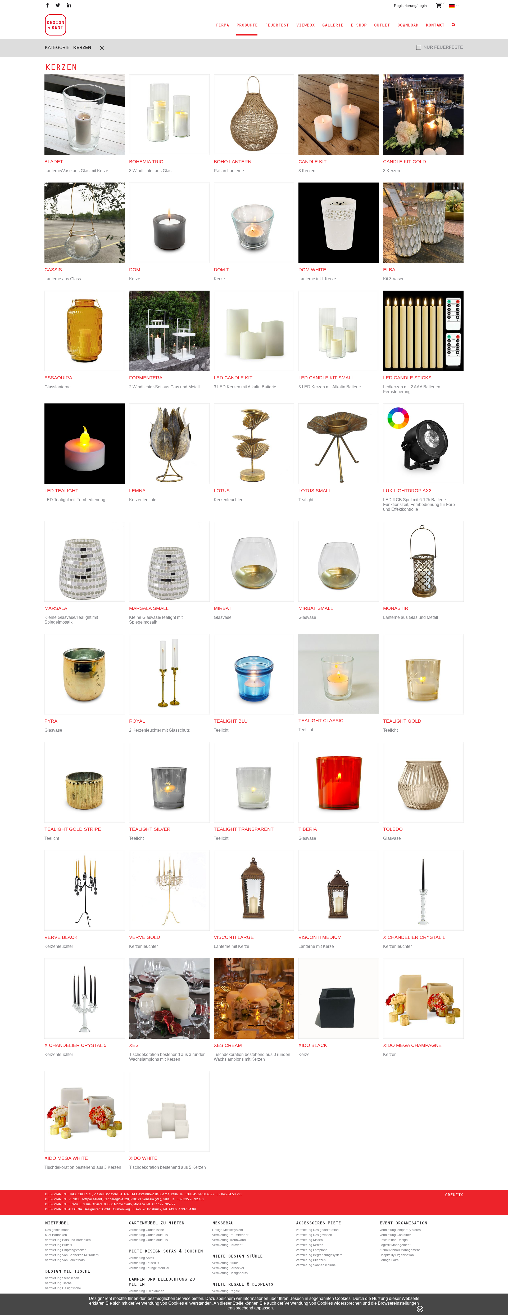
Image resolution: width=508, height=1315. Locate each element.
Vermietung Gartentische (146, 1230)
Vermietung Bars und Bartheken (68, 1240)
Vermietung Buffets (58, 1245)
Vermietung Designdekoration (317, 1230)
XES (134, 1045)
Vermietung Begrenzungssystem (319, 1255)
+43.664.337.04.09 (182, 1209)
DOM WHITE (312, 269)
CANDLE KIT (312, 161)
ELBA (389, 269)
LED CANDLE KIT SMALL (326, 377)
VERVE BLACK (61, 937)
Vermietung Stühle (225, 1263)
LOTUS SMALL (314, 490)
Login (422, 5)
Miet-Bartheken (56, 1235)
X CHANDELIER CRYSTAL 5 (75, 1045)
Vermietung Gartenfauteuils (148, 1235)
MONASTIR (395, 608)
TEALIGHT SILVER (149, 829)
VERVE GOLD (144, 937)
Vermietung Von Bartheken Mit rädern (72, 1255)
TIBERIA (307, 829)
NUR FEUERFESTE (443, 47)
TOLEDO (393, 829)
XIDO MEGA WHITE (66, 1158)
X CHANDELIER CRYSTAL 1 (414, 937)
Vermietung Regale (226, 1291)
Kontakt (435, 25)
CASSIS (53, 269)
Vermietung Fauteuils (144, 1263)
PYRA (50, 721)
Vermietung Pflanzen (311, 1260)
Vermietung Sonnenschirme (316, 1265)
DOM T (221, 269)
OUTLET (382, 25)
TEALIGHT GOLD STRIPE (72, 829)
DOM (134, 269)
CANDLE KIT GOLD (404, 161)
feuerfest (277, 25)
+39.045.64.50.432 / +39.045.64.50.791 (213, 1194)
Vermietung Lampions (311, 1250)
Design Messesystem (227, 1230)
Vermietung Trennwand (229, 1240)
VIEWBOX (305, 25)
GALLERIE (332, 25)
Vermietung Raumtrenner (230, 1235)
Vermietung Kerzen (309, 1245)
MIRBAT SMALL (315, 608)
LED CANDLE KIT (233, 377)
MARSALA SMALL (149, 608)
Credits (454, 1194)
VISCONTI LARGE (234, 937)
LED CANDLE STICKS (407, 377)
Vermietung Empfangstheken (66, 1250)
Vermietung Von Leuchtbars (65, 1260)
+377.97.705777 (163, 1204)
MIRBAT (223, 608)
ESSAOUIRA (58, 377)
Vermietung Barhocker (228, 1268)
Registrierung (405, 5)
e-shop (358, 25)
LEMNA (137, 490)
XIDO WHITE (143, 1158)
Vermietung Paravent (227, 1245)
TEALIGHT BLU (231, 721)
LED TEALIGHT (61, 490)
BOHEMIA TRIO (146, 161)
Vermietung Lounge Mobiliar (149, 1268)
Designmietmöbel (57, 1230)
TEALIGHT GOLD (402, 721)
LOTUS (222, 490)
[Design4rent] (55, 24)
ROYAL (137, 721)
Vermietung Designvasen (314, 1235)
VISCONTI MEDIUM (320, 937)
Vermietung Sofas (141, 1258)
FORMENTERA (145, 377)
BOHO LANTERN (232, 161)
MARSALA (55, 608)
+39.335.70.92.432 (190, 1199)
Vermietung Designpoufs (230, 1273)
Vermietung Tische (58, 1283)
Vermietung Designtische (63, 1288)
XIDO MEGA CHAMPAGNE (412, 1045)
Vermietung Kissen (309, 1240)
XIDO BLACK (312, 1045)
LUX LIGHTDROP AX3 (407, 490)
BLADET (53, 161)
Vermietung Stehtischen (62, 1278)
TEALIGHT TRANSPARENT (244, 829)
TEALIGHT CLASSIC (320, 720)
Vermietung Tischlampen (146, 1291)
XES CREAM (228, 1045)
